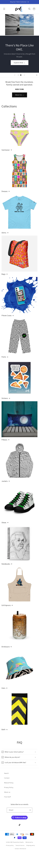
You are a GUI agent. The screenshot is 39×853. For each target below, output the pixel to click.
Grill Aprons (6, 605)
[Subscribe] (30, 810)
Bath (3, 729)
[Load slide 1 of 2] (18, 75)
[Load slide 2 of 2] (21, 75)
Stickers (5, 398)
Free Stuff (7, 797)
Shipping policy (30, 845)
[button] (4, 9)
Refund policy (29, 842)
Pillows (4, 440)
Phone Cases (7, 315)
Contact (6, 778)
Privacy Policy (8, 787)
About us (7, 792)
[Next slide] (24, 75)
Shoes (4, 522)
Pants (4, 357)
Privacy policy (10, 845)
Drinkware (6, 647)
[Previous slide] (14, 75)
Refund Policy (8, 783)
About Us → (19, 95)
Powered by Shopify (18, 842)
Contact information (20, 848)
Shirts (4, 233)
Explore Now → (19, 62)
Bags (3, 274)
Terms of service (20, 845)
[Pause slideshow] (36, 75)
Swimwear (6, 150)
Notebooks (6, 564)
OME (11, 842)
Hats (3, 688)
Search (6, 773)
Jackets (5, 481)
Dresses (4, 191)
